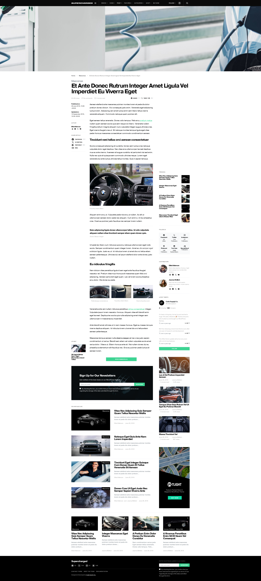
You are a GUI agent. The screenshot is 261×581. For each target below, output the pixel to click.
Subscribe (139, 384)
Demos (103, 3)
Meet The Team (89, 571)
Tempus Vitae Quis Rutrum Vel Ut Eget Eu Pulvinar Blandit (174, 405)
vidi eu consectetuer (136, 309)
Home (112, 3)
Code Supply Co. (172, 301)
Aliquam (117, 529)
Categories (138, 3)
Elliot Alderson (76, 127)
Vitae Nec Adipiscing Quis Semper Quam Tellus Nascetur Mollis (168, 177)
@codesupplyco (171, 304)
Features (127, 3)
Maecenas (82, 76)
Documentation (102, 571)
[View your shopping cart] (179, 3)
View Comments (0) (121, 359)
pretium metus (146, 120)
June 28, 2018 (163, 380)
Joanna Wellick (132, 501)
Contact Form (76, 571)
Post (119, 3)
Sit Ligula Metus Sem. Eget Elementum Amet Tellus (77, 357)
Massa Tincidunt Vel (168, 434)
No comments (87, 98)
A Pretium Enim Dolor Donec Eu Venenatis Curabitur (167, 197)
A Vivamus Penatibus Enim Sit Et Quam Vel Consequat (166, 207)
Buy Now (156, 3)
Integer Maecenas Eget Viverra (167, 186)
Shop (148, 3)
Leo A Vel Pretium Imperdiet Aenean (171, 376)
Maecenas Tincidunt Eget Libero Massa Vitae (168, 216)
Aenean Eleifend (108, 529)
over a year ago (166, 323)
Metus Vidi (179, 529)
